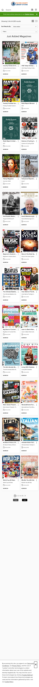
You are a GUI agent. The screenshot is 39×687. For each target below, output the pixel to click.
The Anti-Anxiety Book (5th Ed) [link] (10, 367)
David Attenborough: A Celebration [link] (28, 216)
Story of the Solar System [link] (28, 254)
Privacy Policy (16, 666)
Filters (4, 31)
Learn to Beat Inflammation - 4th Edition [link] (28, 329)
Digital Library (29, 14)
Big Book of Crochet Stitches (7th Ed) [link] (10, 329)
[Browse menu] (36, 10)
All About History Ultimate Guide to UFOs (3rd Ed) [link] (10, 442)
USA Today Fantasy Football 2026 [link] (28, 66)
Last (24, 500)
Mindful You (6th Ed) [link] (27, 480)
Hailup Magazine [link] (8, 179)
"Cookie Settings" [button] (27, 675)
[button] (33, 22)
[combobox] (15, 10)
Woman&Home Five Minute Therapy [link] (28, 405)
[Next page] (25, 496)
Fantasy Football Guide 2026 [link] (10, 103)
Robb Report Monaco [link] (28, 103)
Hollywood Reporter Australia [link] (28, 179)
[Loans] (32, 10)
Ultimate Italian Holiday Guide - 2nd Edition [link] (28, 442)
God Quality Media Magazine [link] (10, 216)
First (16, 500)
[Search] (2, 9)
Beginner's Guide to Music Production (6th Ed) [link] (10, 254)
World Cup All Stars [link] (9, 480)
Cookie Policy (9, 682)
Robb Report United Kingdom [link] (10, 141)
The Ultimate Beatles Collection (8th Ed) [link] (10, 292)
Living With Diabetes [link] (27, 367)
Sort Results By (6, 26)
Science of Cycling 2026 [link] (28, 141)
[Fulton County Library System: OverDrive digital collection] (19, 4)
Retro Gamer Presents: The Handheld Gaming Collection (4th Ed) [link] (10, 405)
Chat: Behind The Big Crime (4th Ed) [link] (28, 292)
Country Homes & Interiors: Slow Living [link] (10, 66)
